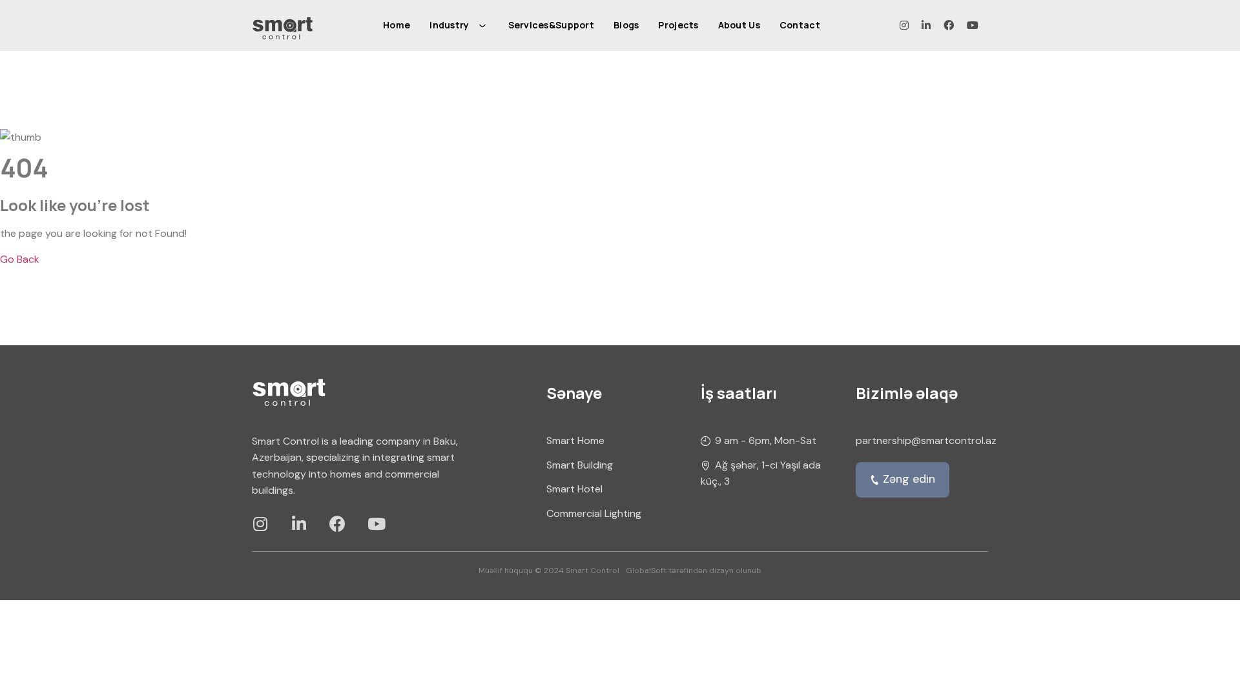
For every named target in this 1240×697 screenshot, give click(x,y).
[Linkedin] (299, 524)
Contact (800, 25)
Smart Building (579, 465)
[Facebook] (337, 524)
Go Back (19, 259)
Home (396, 25)
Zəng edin (909, 479)
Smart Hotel (574, 489)
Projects (678, 25)
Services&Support (551, 25)
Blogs (626, 25)
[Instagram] (260, 524)
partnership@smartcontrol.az (926, 440)
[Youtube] (376, 524)
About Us (739, 25)
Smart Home (575, 440)
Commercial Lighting (593, 513)
